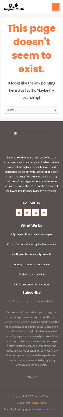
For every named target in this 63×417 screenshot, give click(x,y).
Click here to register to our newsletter (31, 301)
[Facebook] (19, 212)
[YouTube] (44, 212)
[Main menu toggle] (55, 7)
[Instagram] (35, 212)
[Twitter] (27, 212)
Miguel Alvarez (37, 402)
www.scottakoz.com (45, 409)
